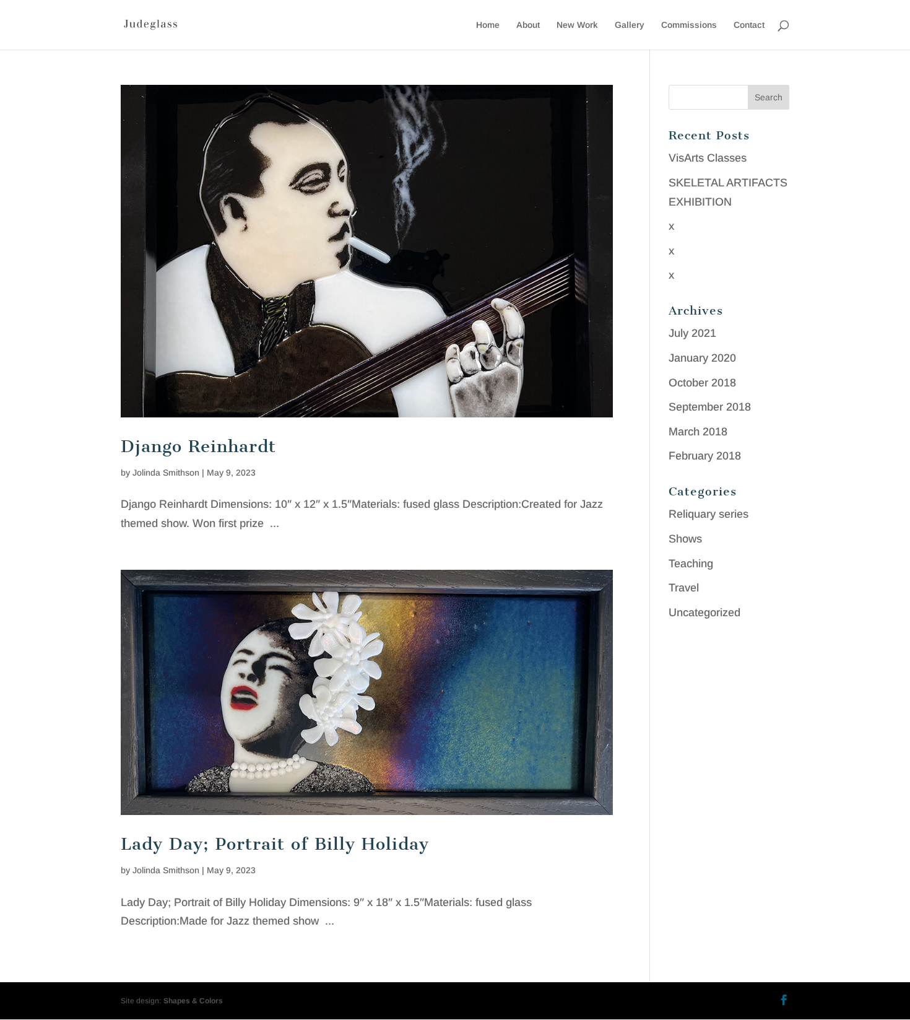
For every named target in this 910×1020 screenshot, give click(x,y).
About (528, 25)
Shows (685, 539)
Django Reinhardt (198, 446)
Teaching (691, 563)
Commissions (689, 25)
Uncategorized (704, 612)
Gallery (629, 25)
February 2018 (705, 456)
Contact (749, 25)
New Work (577, 25)
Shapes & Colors (193, 1000)
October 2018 (702, 383)
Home (488, 25)
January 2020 (702, 358)
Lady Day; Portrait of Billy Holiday (275, 844)
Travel (684, 588)
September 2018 (710, 407)
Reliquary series (708, 514)
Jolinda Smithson (165, 472)
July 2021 (692, 333)
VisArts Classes (708, 158)
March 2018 (698, 431)
